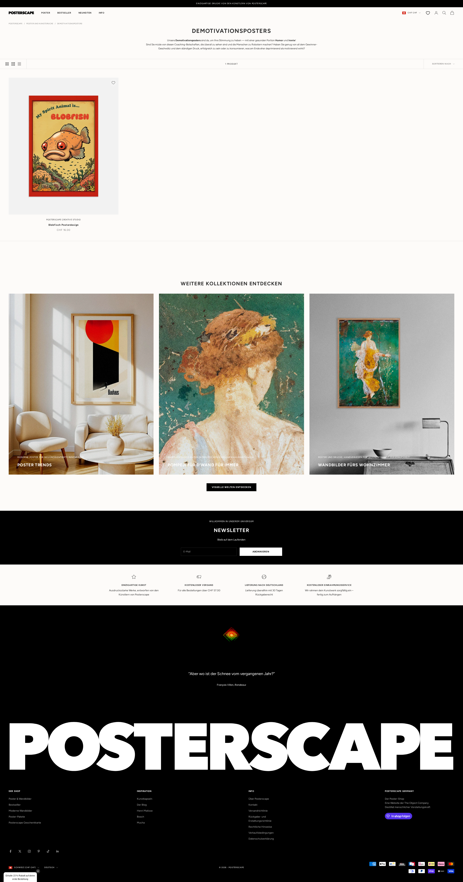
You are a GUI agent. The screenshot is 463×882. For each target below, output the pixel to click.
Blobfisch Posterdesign (63, 224)
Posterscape (16, 23)
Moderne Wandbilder (20, 810)
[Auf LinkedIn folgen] (57, 851)
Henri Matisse (145, 810)
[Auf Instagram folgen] (29, 851)
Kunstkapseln (144, 798)
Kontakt (253, 804)
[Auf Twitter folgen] (20, 851)
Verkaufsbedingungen (261, 832)
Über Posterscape (259, 798)
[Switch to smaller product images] (13, 64)
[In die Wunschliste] (113, 82)
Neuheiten (85, 13)
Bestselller (15, 804)
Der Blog (142, 804)
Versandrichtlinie (258, 810)
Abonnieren (260, 551)
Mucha (141, 822)
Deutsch (49, 867)
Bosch (140, 816)
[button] (20, 877)
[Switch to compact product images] (19, 64)
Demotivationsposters (69, 23)
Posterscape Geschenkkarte (25, 822)
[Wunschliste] (428, 13)
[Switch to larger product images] (7, 64)
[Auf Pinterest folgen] (39, 851)
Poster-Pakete (17, 816)
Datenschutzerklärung (261, 838)
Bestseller (64, 13)
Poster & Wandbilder (20, 798)
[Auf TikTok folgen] (48, 851)
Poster (45, 13)
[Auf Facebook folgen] (10, 851)
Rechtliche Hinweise (260, 826)
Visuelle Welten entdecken (231, 487)
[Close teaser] (38, 871)
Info (101, 13)
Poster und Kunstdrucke (39, 23)
